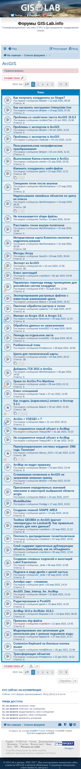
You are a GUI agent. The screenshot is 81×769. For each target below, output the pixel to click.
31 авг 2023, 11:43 (65, 452)
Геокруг (69, 748)
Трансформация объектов (31, 654)
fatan (41, 422)
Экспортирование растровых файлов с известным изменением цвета (40, 297)
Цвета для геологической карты (35, 354)
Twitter (18, 15)
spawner (43, 309)
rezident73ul (45, 120)
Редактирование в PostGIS (32, 601)
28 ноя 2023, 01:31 (58, 384)
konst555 (44, 328)
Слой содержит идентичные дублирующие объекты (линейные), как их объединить (43, 547)
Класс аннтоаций (25, 272)
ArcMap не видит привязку (32, 464)
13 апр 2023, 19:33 (58, 513)
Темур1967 (45, 431)
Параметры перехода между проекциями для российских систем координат (45, 284)
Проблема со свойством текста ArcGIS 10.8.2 (44, 117)
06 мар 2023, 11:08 (58, 565)
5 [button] (52, 84)
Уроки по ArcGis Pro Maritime (33, 381)
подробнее (53, 767)
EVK (41, 288)
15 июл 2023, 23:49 (59, 467)
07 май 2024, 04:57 (61, 309)
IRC (16, 746)
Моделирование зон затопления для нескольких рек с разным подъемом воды (43, 632)
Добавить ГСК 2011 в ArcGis (32, 369)
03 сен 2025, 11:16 (59, 152)
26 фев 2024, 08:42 (61, 338)
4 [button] (47, 84)
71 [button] (60, 84)
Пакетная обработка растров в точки (39, 306)
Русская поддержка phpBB (40, 733)
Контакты (12, 744)
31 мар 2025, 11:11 (58, 171)
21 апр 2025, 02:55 (58, 161)
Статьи (32, 741)
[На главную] (40, 6)
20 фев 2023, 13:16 (59, 594)
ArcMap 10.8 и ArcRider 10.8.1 (33, 611)
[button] (27, 84)
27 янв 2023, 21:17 (62, 636)
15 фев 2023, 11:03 (58, 604)
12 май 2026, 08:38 (59, 100)
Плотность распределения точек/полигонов (44, 536)
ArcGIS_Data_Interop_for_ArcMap (35, 591)
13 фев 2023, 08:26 (66, 614)
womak (43, 357)
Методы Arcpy (23, 253)
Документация (46, 741)
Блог (9, 746)
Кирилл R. (44, 636)
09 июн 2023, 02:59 (59, 480)
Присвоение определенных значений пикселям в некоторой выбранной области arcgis (43, 491)
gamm (42, 171)
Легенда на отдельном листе (33, 335)
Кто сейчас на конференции (21, 690)
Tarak (42, 394)
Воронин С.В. (46, 614)
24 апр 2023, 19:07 (59, 497)
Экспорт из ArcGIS (26, 263)
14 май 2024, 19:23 (59, 301)
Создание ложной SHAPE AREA (35, 510)
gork (41, 584)
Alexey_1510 (46, 452)
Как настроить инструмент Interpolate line (42, 107)
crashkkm (44, 275)
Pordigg (43, 504)
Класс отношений (25, 391)
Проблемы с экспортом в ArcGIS (36, 127)
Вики (48, 744)
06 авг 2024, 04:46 (62, 275)
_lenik (42, 565)
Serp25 (43, 256)
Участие (23, 744)
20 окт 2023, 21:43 (58, 407)
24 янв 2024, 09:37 (59, 357)
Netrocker (44, 318)
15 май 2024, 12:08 (56, 288)
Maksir (42, 301)
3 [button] (42, 84)
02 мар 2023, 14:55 (58, 575)
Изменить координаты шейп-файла (38, 168)
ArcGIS (9, 63)
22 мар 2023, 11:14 (62, 529)
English (64, 15)
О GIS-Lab (21, 741)
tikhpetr (43, 100)
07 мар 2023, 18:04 (62, 539)
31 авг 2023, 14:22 (63, 431)
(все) (41, 744)
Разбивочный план (26, 345)
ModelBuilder (22, 501)
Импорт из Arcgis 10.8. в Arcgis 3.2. (37, 315)
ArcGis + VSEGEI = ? (27, 419)
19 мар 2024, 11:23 (62, 318)
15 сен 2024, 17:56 (54, 266)
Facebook (35, 15)
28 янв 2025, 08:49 (59, 256)
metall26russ (45, 649)
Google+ (51, 15)
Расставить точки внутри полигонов (38, 225)
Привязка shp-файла (27, 620)
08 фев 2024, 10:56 (65, 348)
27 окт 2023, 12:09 (57, 394)
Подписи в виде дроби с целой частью (40, 572)
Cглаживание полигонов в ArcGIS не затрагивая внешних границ (38, 476)
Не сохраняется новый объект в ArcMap (41, 428)
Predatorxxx (45, 348)
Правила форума (13, 70)
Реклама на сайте (30, 746)
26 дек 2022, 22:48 (65, 649)
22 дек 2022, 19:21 (65, 657)
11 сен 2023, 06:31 (57, 422)
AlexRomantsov (47, 186)
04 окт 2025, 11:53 (59, 130)
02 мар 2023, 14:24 (56, 584)
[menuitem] (12, 48)
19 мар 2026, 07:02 (59, 110)
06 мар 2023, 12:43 (62, 552)
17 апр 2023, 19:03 (60, 504)
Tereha (42, 219)
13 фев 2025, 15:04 (59, 219)
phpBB (33, 731)
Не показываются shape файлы (35, 216)
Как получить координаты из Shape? (39, 97)
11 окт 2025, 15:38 (64, 120)
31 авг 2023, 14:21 (63, 440)
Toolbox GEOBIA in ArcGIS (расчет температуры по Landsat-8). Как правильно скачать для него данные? (43, 523)
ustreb (42, 161)
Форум (34, 744)
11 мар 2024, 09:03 (61, 328)
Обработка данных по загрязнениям (38, 325)
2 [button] (38, 84)
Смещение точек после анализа (35, 183)
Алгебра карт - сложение (30, 581)
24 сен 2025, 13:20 (61, 139)
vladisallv (44, 139)
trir (40, 266)
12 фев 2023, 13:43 (62, 623)
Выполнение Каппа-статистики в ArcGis (41, 158)
